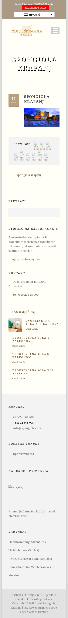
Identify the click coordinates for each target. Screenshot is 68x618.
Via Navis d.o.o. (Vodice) (23, 550)
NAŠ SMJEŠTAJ (23, 311)
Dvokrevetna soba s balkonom (30, 339)
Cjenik (49, 595)
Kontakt (20, 599)
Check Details (32, 329)
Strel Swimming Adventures (27, 542)
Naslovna (17, 595)
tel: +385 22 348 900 (26, 294)
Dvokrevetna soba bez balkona (42, 322)
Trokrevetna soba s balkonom (30, 356)
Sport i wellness (23, 454)
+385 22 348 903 (23, 422)
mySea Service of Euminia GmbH (30, 558)
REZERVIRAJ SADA (35, 7)
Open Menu (55, 30)
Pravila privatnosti (42, 599)
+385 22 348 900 (23, 417)
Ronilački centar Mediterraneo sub (31, 567)
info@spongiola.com (27, 428)
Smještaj (33, 595)
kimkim (13, 575)
